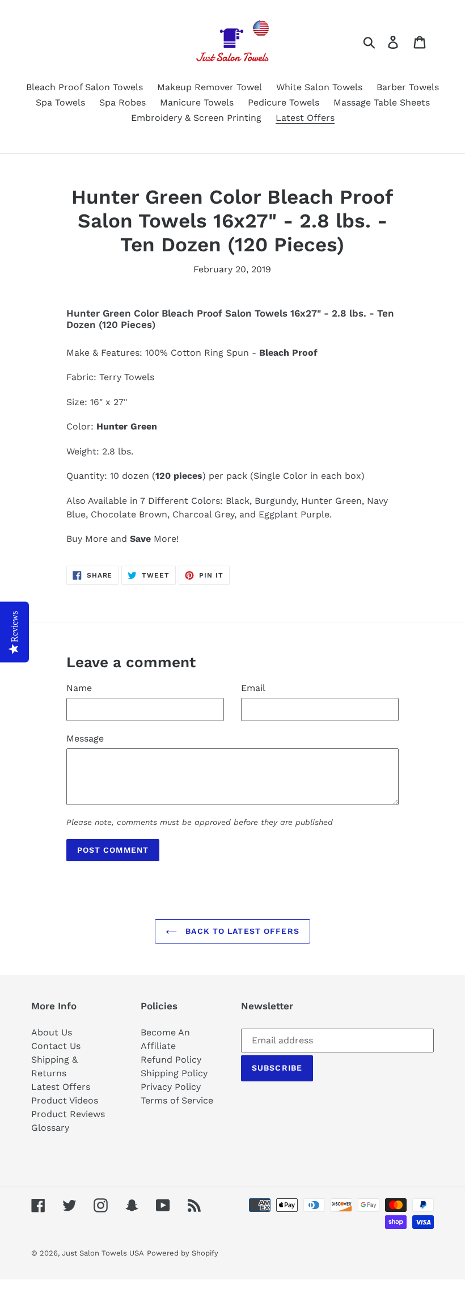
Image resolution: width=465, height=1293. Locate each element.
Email (253, 688)
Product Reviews (68, 1114)
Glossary (50, 1127)
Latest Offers (60, 1086)
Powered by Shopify (182, 1253)
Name (79, 688)
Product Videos (64, 1100)
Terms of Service (177, 1100)
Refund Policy (171, 1059)
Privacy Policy (171, 1086)
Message (85, 738)
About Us (51, 1032)
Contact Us (56, 1046)
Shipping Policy (174, 1073)
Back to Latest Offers (241, 931)
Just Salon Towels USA (103, 1253)
